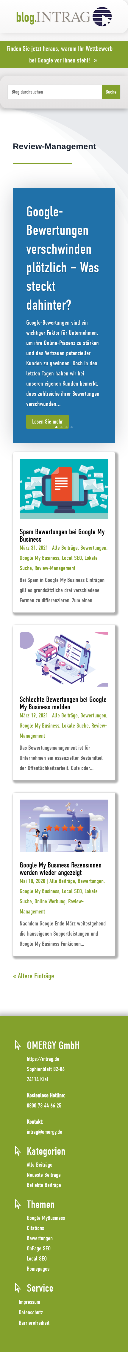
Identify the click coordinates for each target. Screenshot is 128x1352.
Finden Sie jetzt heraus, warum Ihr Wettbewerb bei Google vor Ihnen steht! (60, 54)
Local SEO (72, 557)
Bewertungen (93, 547)
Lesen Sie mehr (47, 421)
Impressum (29, 1301)
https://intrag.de (43, 1058)
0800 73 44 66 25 (44, 1105)
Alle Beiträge (65, 547)
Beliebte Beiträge (44, 1185)
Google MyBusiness (46, 1217)
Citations (35, 1228)
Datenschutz (31, 1312)
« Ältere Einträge (33, 975)
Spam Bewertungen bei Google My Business (62, 535)
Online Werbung (50, 901)
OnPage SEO (39, 1248)
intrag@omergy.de (44, 1131)
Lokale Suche (75, 725)
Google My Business (39, 557)
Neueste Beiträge (44, 1174)
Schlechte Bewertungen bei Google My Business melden (63, 703)
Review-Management (55, 568)
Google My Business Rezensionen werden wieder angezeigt (61, 869)
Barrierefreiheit (34, 1322)
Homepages (38, 1268)
